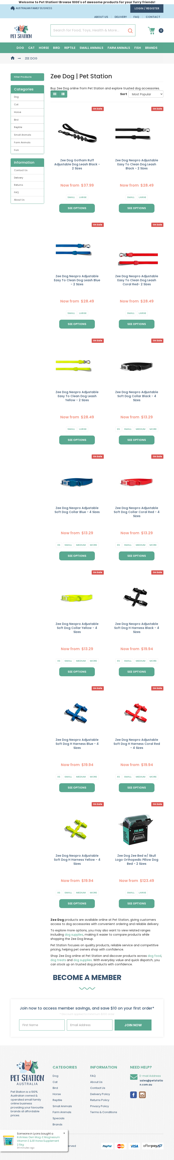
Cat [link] (16, 104)
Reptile (69, 48)
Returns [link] (18, 185)
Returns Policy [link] (99, 1100)
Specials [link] (59, 1118)
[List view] (63, 94)
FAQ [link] (16, 192)
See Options (77, 208)
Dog (20, 48)
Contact (153, 16)
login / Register (147, 8)
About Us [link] (19, 199)
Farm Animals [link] (22, 142)
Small (71, 197)
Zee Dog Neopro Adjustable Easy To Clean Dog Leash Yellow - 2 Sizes (77, 396)
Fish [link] (16, 150)
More (153, 429)
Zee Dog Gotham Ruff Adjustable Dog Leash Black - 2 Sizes (77, 164)
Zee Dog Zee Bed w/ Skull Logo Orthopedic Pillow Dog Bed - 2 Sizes (136, 859)
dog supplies (74, 934)
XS (118, 429)
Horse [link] (17, 112)
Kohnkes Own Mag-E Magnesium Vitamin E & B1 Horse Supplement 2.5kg (38, 1140)
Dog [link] (16, 96)
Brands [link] (57, 1124)
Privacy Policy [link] (99, 1106)
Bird (56, 48)
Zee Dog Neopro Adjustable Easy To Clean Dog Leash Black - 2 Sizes (136, 164)
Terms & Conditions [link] (103, 1112)
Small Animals (91, 48)
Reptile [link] (18, 127)
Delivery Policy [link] (100, 1094)
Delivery (121, 16)
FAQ (136, 16)
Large (83, 197)
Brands (151, 48)
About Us (101, 16)
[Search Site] (130, 30)
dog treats (58, 960)
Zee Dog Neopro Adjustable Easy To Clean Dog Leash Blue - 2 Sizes (77, 280)
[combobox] (103, 608)
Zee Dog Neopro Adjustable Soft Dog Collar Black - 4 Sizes (136, 396)
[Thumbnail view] (55, 94)
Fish (137, 48)
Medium (140, 429)
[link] (133, 1094)
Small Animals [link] (22, 134)
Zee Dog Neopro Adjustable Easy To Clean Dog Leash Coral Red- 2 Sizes (136, 280)
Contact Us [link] (21, 170)
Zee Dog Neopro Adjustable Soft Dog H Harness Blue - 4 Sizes (77, 744)
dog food (154, 956)
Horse (44, 48)
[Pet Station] (21, 30)
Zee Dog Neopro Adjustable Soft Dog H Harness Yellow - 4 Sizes (77, 859)
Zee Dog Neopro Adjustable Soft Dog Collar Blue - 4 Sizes (77, 510)
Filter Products (23, 77)
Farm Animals (119, 48)
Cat (31, 48)
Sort (122, 94)
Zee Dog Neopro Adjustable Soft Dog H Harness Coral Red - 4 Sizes (137, 744)
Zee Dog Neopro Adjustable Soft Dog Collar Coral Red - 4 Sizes (137, 512)
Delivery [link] (18, 177)
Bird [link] (16, 119)
